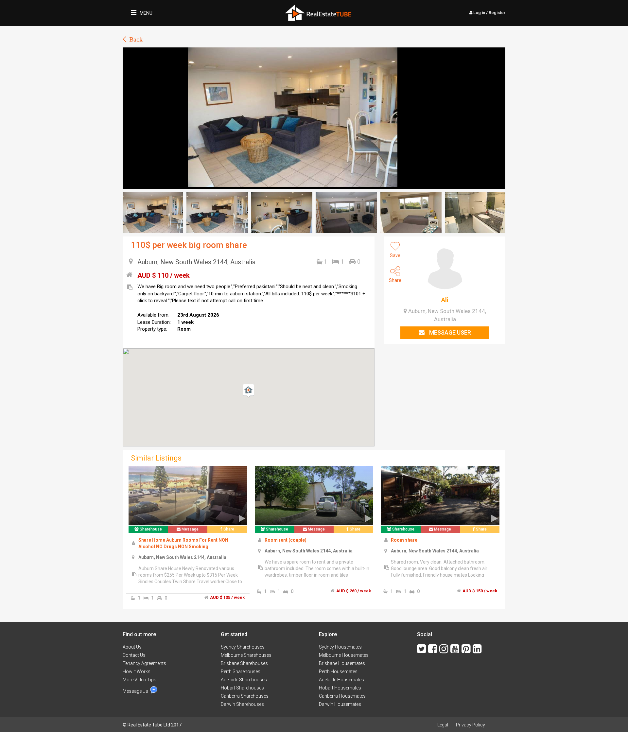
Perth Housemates (338, 671)
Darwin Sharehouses (242, 704)
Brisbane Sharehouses (244, 663)
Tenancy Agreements (144, 663)
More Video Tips (139, 679)
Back (136, 39)
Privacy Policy (470, 724)
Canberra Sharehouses (245, 696)
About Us (132, 647)
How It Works (136, 671)
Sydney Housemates (340, 647)
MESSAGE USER (449, 332)
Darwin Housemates (340, 704)
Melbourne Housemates (344, 655)
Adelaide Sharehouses (244, 679)
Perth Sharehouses (240, 671)
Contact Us (134, 655)
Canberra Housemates (342, 696)
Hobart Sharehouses (242, 687)
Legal (442, 724)
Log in (488, 12)
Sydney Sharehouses (243, 647)
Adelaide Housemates (341, 679)
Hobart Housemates (340, 687)
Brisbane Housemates (342, 663)
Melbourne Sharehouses (246, 655)
